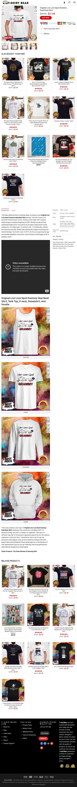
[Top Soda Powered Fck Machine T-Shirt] (13, 185)
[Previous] (4, 23)
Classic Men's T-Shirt (61, 242)
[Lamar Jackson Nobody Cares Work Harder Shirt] (64, 69)
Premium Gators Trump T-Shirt (63, 121)
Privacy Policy (27, 725)
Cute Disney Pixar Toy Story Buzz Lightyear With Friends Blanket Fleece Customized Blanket (13, 630)
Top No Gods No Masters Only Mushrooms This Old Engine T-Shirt (63, 629)
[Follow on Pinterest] (51, 743)
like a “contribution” (23, 537)
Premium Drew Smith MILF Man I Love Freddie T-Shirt (38, 667)
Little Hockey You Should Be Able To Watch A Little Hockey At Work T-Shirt (13, 705)
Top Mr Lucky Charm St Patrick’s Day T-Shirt (13, 160)
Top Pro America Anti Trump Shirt (64, 590)
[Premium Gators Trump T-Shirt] (64, 107)
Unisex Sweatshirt (69, 246)
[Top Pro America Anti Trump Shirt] (64, 576)
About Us (6, 727)
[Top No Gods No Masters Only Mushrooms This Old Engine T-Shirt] (64, 615)
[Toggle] (42, 29)
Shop (5, 730)
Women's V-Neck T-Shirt (59, 248)
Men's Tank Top (65, 244)
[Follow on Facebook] (41, 743)
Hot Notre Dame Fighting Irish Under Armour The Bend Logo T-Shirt (13, 84)
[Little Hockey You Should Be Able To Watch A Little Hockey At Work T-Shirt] (13, 690)
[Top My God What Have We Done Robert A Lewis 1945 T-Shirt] (13, 653)
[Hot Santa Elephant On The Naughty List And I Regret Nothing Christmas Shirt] (64, 146)
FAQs (5, 737)
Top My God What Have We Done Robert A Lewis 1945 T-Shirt (13, 668)
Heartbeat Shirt (57, 244)
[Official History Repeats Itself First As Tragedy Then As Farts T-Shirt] (13, 576)
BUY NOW (45, 18)
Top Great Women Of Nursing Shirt (25, 551)
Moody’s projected (37, 222)
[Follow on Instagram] (45, 743)
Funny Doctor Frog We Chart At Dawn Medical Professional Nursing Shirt (38, 122)
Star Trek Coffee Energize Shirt (64, 666)
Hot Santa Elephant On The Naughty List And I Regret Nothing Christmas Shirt (63, 161)
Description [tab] (5, 210)
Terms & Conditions (29, 735)
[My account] (64, 2)
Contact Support (8, 743)
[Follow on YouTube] (41, 747)
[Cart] (69, 2)
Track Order (7, 733)
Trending (60, 239)
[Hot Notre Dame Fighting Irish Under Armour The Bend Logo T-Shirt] (13, 69)
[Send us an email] (48, 743)
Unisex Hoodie (60, 246)
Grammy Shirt (71, 242)
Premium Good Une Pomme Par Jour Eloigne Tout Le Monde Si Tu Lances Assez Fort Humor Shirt (38, 592)
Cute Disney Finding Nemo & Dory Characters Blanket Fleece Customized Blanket (38, 161)
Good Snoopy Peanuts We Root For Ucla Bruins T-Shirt (38, 629)
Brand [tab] (14, 210)
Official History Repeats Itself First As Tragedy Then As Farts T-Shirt (13, 591)
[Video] (4, 37)
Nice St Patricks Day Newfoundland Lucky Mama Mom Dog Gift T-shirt (38, 84)
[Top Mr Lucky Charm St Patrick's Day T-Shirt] (13, 146)
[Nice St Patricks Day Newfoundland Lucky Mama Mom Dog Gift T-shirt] (38, 69)
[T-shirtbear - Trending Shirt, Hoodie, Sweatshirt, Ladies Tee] (15, 2)
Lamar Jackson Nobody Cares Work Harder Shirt (64, 83)
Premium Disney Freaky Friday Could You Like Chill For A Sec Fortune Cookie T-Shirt (13, 122)
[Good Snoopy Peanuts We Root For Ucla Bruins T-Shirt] (38, 615)
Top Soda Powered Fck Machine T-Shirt (13, 199)
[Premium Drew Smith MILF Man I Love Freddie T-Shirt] (38, 653)
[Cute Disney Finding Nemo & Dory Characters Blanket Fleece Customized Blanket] (38, 146)
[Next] (34, 23)
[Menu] (74, 2)
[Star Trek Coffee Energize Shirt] (64, 653)
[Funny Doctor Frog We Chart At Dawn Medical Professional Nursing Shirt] (38, 107)
